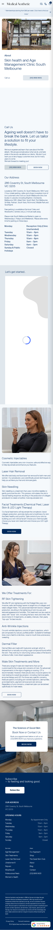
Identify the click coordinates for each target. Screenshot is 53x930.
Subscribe (15, 790)
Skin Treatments (11, 855)
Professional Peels (12, 873)
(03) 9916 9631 (36, 78)
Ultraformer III (10, 863)
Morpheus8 (9, 870)
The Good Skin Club (37, 859)
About (32, 863)
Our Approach (35, 852)
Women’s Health (11, 877)
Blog (31, 866)
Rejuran (8, 866)
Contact (33, 870)
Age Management (12, 852)
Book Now (27, 744)
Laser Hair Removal (12, 859)
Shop (32, 855)
